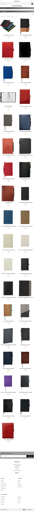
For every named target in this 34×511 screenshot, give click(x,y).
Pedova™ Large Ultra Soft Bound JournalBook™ (8, 392)
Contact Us (2, 482)
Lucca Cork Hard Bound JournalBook (25, 35)
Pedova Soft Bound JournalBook (25, 82)
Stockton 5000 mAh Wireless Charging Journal (25, 297)
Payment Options (3, 483)
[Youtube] (18, 473)
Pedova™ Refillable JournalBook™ (8, 368)
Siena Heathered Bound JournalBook (25, 321)
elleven (18, 499)
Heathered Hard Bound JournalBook (8, 178)
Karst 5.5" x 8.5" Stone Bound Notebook (8, 273)
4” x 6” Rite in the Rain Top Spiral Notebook (25, 226)
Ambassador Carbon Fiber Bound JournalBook (8, 344)
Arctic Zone (2, 501)
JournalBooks (3, 498)
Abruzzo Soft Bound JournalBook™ (25, 368)
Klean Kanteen (19, 498)
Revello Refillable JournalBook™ (25, 178)
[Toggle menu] (1, 1)
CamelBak (2, 504)
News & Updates (3, 488)
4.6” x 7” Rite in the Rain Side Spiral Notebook (8, 226)
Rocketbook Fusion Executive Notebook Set (8, 297)
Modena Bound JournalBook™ (25, 344)
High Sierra (2, 499)
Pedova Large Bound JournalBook (25, 106)
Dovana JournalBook (8, 202)
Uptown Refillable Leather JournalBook (25, 392)
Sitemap (2, 490)
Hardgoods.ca (3, 496)
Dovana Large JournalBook (8, 58)
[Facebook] (16, 473)
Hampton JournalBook (8, 106)
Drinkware (19, 480)
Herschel (18, 496)
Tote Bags (19, 483)
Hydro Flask (19, 501)
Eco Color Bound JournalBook (9, 321)
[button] (32, 15)
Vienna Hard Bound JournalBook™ (25, 58)
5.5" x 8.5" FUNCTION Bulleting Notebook (25, 273)
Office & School (20, 485)
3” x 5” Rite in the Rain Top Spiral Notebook (25, 202)
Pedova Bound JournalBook (8, 439)
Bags (18, 482)
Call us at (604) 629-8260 (17, 470)
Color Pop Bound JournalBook (8, 35)
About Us (2, 480)
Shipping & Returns (4, 485)
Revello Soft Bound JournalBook (8, 131)
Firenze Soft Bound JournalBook (8, 82)
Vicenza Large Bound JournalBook (25, 131)
